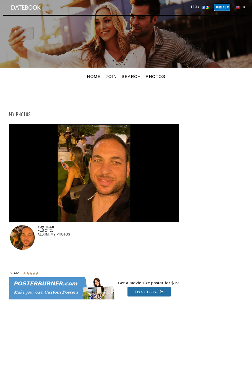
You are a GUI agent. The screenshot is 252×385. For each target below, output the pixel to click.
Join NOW (222, 7)
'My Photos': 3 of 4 (25, 217)
